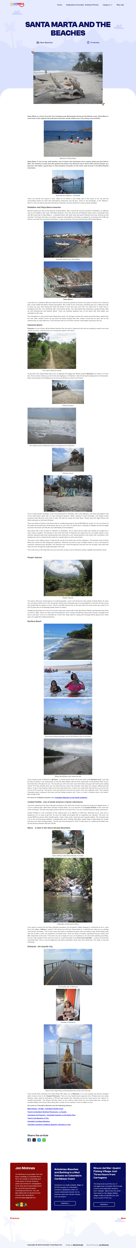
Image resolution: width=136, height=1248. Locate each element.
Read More (65, 1203)
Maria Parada (78, 1245)
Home (59, 5)
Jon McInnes (104, 1245)
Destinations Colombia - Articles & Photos (82, 5)
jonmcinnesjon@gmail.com (25, 1197)
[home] (17, 5)
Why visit (120, 5)
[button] (108, 5)
